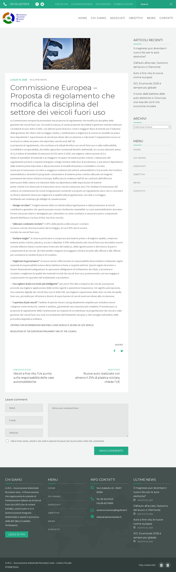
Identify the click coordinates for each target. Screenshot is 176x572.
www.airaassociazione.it (109, 516)
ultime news (39, 79)
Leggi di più (16, 534)
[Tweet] (120, 351)
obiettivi (136, 18)
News (151, 18)
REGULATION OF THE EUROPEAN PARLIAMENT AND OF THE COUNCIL (43, 331)
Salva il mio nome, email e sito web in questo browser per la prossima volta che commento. (57, 441)
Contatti (166, 18)
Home (82, 18)
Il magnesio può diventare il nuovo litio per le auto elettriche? (150, 52)
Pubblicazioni (123, 4)
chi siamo (98, 18)
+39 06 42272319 (19, 4)
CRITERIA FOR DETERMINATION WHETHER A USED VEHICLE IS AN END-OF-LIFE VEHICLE (52, 325)
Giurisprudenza (82, 4)
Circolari (61, 4)
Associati (117, 18)
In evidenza (103, 4)
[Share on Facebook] (113, 351)
